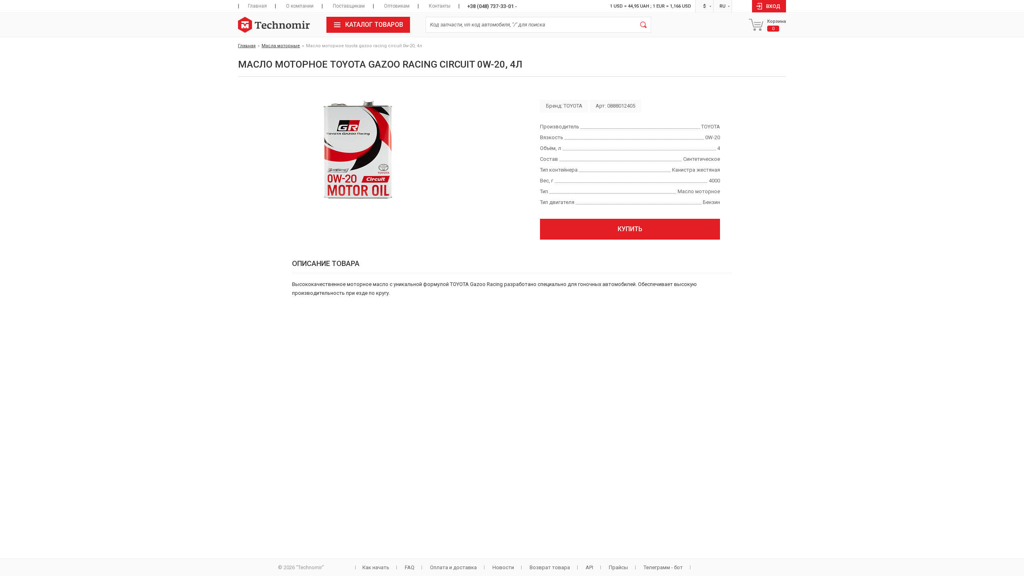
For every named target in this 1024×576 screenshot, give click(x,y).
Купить (630, 229)
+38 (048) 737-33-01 (490, 6)
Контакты (439, 6)
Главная (257, 6)
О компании (300, 6)
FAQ (409, 567)
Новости (503, 567)
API (589, 567)
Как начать (375, 567)
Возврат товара (550, 567)
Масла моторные (281, 45)
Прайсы (618, 567)
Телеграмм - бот (663, 567)
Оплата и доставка (453, 567)
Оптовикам (397, 6)
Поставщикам (349, 6)
